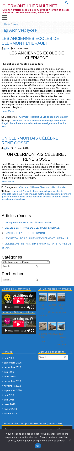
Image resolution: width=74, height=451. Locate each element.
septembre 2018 (13, 390)
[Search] (66, 2)
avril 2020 (9, 372)
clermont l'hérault (22, 120)
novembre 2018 (12, 385)
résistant (37, 196)
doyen (48, 191)
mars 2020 (9, 376)
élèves (37, 123)
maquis (33, 193)
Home (7, 24)
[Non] (69, 440)
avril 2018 (9, 399)
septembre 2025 (13, 362)
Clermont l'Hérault (29, 116)
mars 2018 (9, 404)
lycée (4, 126)
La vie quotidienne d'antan (54, 116)
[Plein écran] (32, 307)
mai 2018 (9, 395)
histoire (62, 123)
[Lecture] (6, 307)
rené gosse (26, 196)
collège (49, 120)
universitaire (18, 199)
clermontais (38, 120)
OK (38, 445)
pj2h (6, 48)
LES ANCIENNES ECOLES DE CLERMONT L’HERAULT (30, 41)
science (47, 196)
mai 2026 (9, 358)
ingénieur (17, 193)
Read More (8, 111)
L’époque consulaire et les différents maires (28, 222)
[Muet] (28, 307)
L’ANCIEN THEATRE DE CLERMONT (25, 233)
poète (57, 193)
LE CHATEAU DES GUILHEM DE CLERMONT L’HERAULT (36, 238)
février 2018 (10, 409)
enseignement (49, 123)
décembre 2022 (12, 367)
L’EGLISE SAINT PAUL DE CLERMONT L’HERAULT (33, 227)
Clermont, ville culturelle (53, 187)
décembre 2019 (12, 381)
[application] (19, 301)
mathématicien (46, 193)
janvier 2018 (10, 413)
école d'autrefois (25, 123)
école (57, 120)
